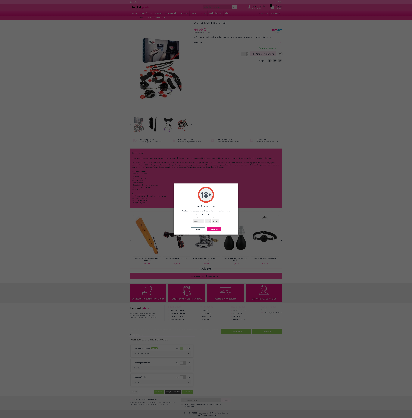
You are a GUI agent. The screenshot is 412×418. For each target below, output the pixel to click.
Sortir (198, 229)
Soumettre (214, 229)
